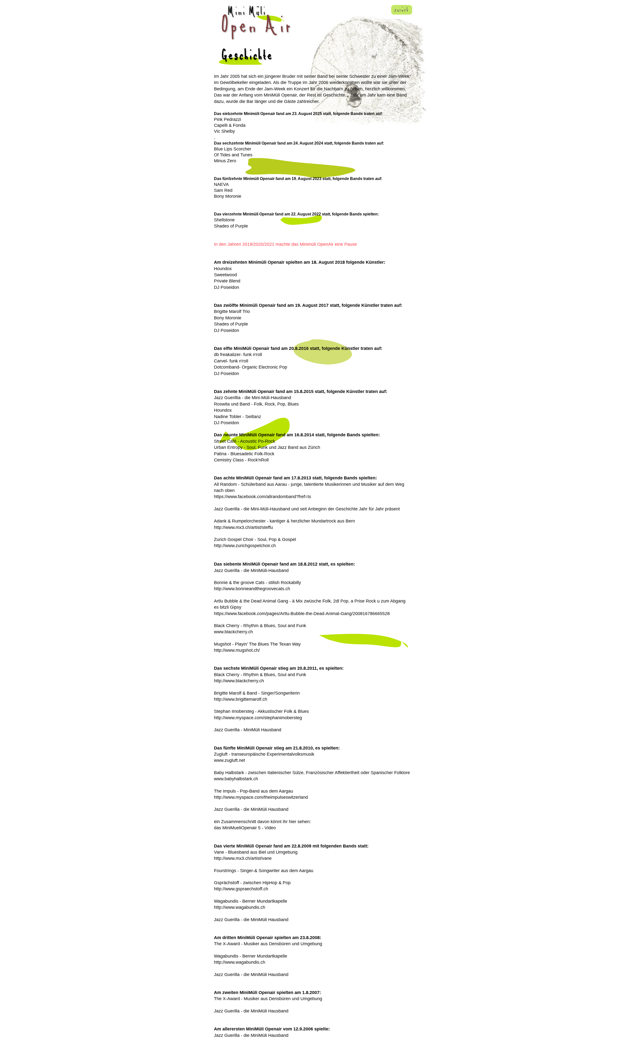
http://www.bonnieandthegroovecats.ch (252, 588)
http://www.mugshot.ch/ (237, 650)
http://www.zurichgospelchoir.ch (245, 545)
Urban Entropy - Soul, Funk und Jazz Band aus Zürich (267, 447)
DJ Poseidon (226, 287)
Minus (220, 160)
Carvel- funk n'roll (231, 360)
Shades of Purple (231, 226)
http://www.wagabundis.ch (239, 907)
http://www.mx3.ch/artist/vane (243, 858)
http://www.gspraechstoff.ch (241, 888)
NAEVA (221, 184)
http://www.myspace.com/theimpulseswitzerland (261, 797)
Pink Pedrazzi (227, 119)
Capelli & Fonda (229, 125)
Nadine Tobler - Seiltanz (237, 416)
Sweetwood (225, 274)
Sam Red (223, 190)
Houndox (223, 268)
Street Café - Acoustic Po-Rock (244, 441)
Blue (218, 148)
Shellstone (224, 219)
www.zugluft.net (229, 760)
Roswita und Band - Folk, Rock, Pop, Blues (256, 404)
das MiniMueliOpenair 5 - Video (245, 827)
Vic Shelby (224, 131)
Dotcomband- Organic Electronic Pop (250, 367)
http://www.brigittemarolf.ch (240, 699)
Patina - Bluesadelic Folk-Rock (244, 453)
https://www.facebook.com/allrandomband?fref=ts (262, 496)
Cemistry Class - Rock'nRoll (241, 459)
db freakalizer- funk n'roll (238, 354)
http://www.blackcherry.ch (239, 680)
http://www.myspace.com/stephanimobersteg (258, 717)
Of (216, 154)
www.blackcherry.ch (233, 631)
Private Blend (227, 280)
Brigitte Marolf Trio (232, 311)
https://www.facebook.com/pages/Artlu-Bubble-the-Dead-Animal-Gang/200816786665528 (302, 613)
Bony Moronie (227, 196)
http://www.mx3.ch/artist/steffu (243, 527)
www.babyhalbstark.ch (236, 778)
